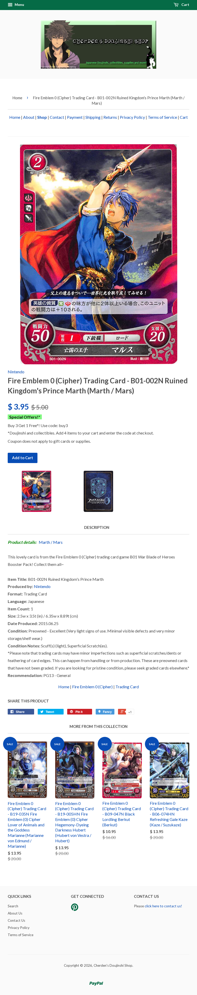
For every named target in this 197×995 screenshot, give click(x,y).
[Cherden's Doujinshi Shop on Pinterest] (74, 909)
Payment (75, 117)
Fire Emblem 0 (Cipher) (92, 686)
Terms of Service (162, 117)
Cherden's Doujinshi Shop (113, 965)
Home (17, 97)
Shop (42, 117)
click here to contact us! (163, 906)
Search (13, 906)
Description (96, 527)
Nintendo (16, 371)
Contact (57, 117)
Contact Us (16, 920)
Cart (185, 4)
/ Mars (57, 542)
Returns (110, 117)
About (28, 117)
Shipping (93, 117)
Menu (19, 4)
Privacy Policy (132, 117)
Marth (44, 542)
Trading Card (127, 686)
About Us (15, 913)
